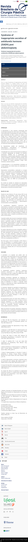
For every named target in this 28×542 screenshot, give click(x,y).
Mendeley (7, 447)
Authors (3, 476)
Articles (2, 483)
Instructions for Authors (6, 480)
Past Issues (3, 486)
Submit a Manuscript (5, 478)
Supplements (4, 487)
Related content (5, 75)
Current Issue (4, 484)
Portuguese (22, 1)
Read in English (8, 428)
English (15, 1)
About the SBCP (4, 467)
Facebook (7, 454)
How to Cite (7, 444)
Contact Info (4, 474)
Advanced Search (5, 490)
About (2, 464)
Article (3, 64)
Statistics (3, 72)
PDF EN (6, 435)
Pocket (6, 450)
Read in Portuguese (8, 425)
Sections (3, 470)
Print (6, 438)
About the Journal (5, 465)
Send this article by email (10, 441)
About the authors (5, 68)
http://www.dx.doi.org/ (6, 61)
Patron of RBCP (4, 473)
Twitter (5, 457)
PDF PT (6, 431)
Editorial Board (4, 468)
